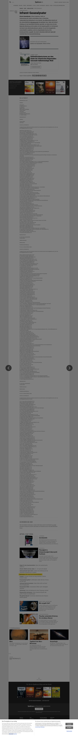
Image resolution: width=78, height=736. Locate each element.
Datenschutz (11, 733)
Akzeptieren (69, 724)
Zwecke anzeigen (69, 731)
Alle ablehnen (69, 727)
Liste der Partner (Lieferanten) (39, 727)
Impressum (15, 733)
